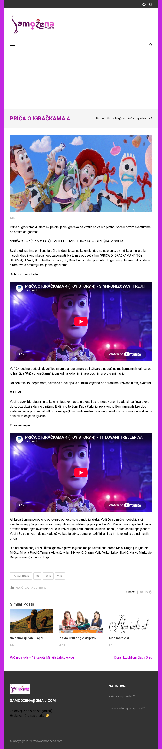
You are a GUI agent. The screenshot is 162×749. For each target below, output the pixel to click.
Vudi (60, 576)
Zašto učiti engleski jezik (77, 638)
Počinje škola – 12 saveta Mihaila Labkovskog (42, 657)
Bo (37, 576)
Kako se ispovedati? (122, 696)
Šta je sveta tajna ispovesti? (127, 708)
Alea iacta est (119, 638)
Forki (48, 576)
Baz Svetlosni (21, 576)
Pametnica (38, 587)
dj (14, 218)
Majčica (22, 587)
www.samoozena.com (47, 741)
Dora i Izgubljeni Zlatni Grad (133, 657)
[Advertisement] (81, 79)
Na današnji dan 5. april (26, 638)
